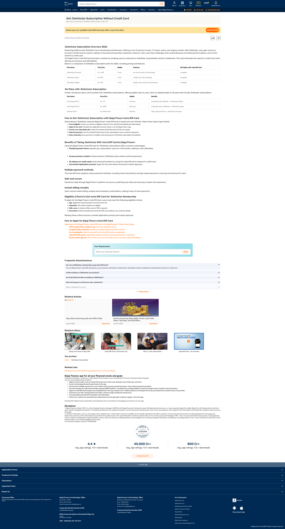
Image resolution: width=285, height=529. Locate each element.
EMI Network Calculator (73, 371)
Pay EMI (188, 10)
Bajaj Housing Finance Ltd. (182, 514)
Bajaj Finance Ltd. (180, 503)
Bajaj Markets (178, 512)
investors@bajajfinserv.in (128, 506)
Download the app (214, 10)
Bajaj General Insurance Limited (183, 506)
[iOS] (241, 508)
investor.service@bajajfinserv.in (72, 504)
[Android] (234, 508)
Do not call (199, 10)
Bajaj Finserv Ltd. (179, 500)
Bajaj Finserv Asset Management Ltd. (185, 523)
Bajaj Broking (178, 517)
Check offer (212, 30)
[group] (88, 312)
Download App (142, 456)
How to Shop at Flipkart (107, 371)
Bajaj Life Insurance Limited (182, 509)
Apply (186, 252)
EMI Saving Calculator (90, 371)
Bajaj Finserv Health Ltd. (181, 520)
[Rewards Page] (206, 3)
